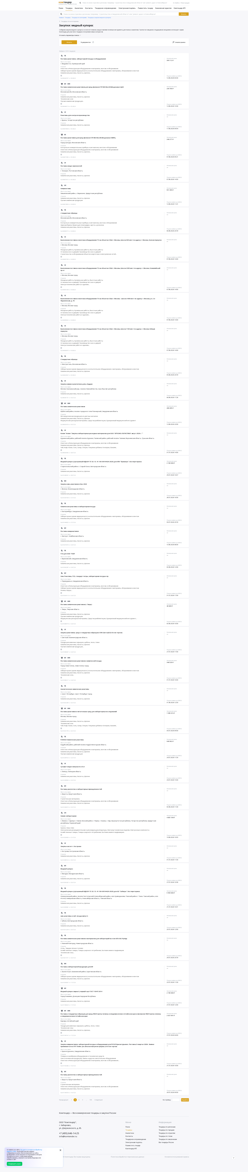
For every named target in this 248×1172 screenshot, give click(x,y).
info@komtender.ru (68, 1136)
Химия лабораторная (68, 816)
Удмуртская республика (94, 193)
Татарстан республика (75, 120)
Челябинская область (76, 536)
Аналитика (79, 8)
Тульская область (148, 438)
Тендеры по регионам (167, 1127)
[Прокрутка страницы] (234, 1157)
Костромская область (77, 851)
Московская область (79, 92)
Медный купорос (67, 869)
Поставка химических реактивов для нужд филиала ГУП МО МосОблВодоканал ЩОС (92, 87)
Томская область (106, 898)
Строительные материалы (70, 799)
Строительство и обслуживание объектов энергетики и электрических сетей (88, 254)
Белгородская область (98, 466)
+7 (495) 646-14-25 (69, 1133)
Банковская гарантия (163, 8)
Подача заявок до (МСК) (174, 76)
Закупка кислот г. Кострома (71, 846)
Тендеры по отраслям (167, 1133)
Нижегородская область (84, 943)
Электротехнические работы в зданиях (75, 284)
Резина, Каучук (66, 590)
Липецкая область (74, 771)
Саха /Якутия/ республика (107, 389)
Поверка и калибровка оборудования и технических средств (82, 1056)
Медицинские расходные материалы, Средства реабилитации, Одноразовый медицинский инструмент (98, 420)
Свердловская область (110, 411)
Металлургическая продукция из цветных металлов (79, 416)
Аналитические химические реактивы (75, 689)
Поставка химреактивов (70, 531)
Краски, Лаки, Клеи (67, 828)
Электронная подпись (127, 8)
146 (90, 1100)
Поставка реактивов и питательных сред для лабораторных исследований (89, 711)
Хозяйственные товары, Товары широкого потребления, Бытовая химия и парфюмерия (92, 832)
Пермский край (74, 823)
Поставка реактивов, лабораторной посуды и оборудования (83, 59)
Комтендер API (180, 8)
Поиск (61, 8)
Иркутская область (75, 794)
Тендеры (68, 8)
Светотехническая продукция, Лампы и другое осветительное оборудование (88, 1058)
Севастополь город (82, 666)
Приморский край (78, 64)
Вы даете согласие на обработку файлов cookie (24, 1150)
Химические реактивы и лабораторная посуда (78, 506)
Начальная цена (172, 58)
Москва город (73, 245)
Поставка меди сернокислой (71, 166)
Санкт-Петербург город (83, 694)
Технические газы (67, 953)
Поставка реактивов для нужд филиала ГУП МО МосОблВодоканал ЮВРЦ (88, 138)
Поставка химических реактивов (73, 406)
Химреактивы (66, 188)
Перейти (185, 1100)
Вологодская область (98, 745)
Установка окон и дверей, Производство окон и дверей (81, 252)
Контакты (89, 8)
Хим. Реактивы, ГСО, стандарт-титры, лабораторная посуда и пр (84, 576)
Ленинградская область (76, 489)
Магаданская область (76, 874)
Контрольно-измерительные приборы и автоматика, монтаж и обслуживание (89, 147)
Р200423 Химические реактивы (72, 740)
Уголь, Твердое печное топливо (72, 948)
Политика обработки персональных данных (127, 1157)
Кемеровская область (74, 898)
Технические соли (67, 99)
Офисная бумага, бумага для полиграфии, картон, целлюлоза (82, 225)
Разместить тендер (145, 8)
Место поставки (66, 62)
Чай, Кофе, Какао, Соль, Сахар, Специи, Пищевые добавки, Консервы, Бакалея (88, 447)
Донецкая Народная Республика (84, 996)
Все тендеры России (166, 1142)
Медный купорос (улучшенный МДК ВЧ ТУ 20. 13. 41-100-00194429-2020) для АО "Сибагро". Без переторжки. (100, 891)
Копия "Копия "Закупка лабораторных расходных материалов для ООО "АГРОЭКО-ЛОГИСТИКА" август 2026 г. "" (102, 433)
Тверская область (73, 609)
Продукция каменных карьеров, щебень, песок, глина (80, 642)
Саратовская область (93, 972)
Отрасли (63, 66)
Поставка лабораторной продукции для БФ (77, 967)
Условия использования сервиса (177, 1157)
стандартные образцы (69, 213)
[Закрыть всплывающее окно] (60, 1150)
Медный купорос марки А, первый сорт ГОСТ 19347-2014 (81, 991)
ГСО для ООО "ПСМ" (68, 554)
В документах (86, 42)
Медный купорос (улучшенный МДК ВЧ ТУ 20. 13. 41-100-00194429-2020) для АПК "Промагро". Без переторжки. (101, 462)
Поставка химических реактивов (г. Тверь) (76, 604)
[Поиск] (80, 3)
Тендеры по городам (166, 1130)
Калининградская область (78, 637)
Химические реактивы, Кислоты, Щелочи (75, 73)
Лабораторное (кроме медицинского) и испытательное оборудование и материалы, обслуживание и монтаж (100, 71)
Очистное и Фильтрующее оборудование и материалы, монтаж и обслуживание (89, 68)
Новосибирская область (90, 898)
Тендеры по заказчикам (168, 1139)
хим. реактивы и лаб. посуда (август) (74, 916)
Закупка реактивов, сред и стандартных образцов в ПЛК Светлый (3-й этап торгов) (91, 633)
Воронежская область (133, 438)
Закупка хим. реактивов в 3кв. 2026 (74, 484)
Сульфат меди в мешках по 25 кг (73, 767)
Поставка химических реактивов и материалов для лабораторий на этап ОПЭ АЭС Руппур (94, 938)
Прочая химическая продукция (72, 101)
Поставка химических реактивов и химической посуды (81, 661)
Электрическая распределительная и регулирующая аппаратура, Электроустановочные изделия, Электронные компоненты (105, 830)
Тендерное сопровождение (105, 8)
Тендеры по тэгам (165, 1136)
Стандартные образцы (69, 359)
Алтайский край (73, 1021)
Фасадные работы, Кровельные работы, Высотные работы (82, 250)
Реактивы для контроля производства (75, 115)
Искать (183, 14)
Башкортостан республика (120, 821)
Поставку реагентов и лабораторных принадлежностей (81, 789)
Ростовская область (76, 171)
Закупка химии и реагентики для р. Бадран (77, 384)
